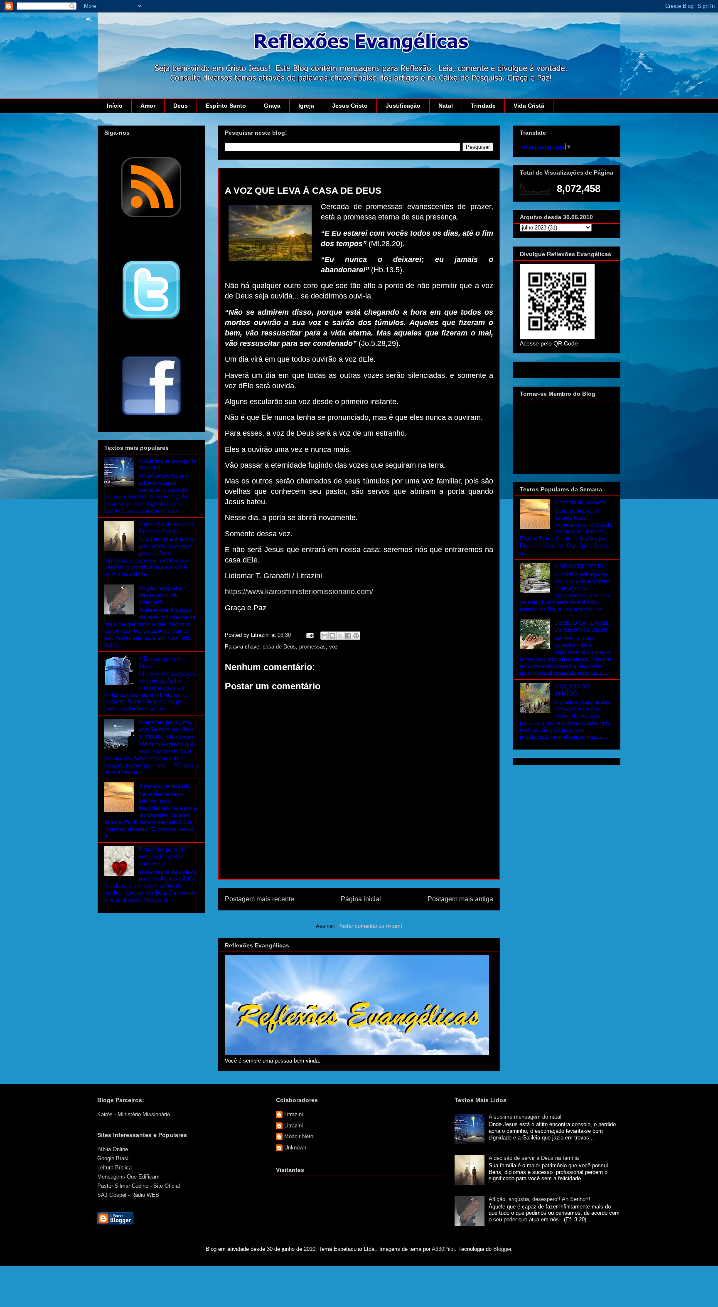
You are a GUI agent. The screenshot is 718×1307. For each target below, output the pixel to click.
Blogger (502, 1249)
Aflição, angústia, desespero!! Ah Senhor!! (161, 594)
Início (115, 105)
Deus (180, 105)
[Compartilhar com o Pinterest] (356, 635)
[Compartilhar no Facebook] (348, 635)
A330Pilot (443, 1249)
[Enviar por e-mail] (324, 635)
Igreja (306, 105)
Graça (272, 105)
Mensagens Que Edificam (128, 1177)
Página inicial (361, 899)
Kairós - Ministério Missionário (133, 1114)
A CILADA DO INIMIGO (572, 690)
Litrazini (293, 1114)
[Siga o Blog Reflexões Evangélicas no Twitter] (151, 319)
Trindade (483, 105)
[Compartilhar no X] (340, 635)
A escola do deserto (165, 785)
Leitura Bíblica (114, 1167)
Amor (147, 105)
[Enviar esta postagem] (309, 635)
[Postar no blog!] (332, 635)
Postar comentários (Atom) (369, 926)
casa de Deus (279, 647)
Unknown (295, 1147)
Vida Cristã (529, 105)
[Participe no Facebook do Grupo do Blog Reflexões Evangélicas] (151, 416)
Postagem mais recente (259, 899)
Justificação (403, 105)
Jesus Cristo (350, 105)
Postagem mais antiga (460, 899)
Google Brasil (113, 1158)
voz (333, 647)
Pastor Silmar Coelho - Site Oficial (138, 1186)
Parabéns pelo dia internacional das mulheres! (163, 856)
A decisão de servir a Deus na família (166, 528)
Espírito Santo (226, 105)
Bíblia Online (112, 1149)
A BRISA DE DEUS (578, 566)
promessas (312, 647)
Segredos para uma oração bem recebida (167, 725)
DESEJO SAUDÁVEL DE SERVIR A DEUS (581, 626)
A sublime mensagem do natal (525, 1117)
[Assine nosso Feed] (151, 216)
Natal (445, 105)
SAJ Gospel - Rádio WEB (128, 1195)
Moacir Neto (298, 1136)
